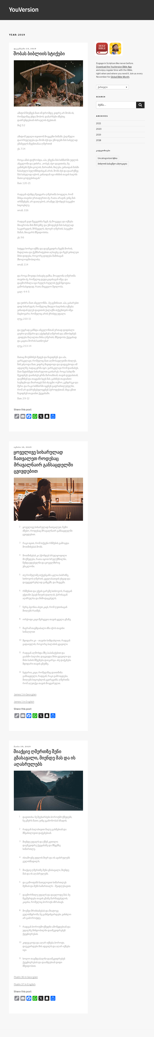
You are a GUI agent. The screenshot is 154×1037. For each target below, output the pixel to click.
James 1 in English (24, 701)
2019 (98, 134)
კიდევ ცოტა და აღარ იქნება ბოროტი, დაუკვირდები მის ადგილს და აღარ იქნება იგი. (46, 946)
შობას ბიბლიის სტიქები (39, 53)
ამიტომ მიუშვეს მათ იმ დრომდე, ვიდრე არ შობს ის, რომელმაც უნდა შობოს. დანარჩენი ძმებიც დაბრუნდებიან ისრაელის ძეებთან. (45, 117)
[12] (22, 669)
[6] (21, 587)
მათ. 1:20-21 (24, 183)
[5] (21, 571)
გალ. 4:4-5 (23, 291)
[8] (21, 616)
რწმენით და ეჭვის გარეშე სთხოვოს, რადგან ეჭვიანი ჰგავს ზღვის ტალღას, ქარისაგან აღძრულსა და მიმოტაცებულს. (47, 595)
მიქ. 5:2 (21, 125)
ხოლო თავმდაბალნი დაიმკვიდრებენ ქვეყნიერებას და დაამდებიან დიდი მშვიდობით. (44, 962)
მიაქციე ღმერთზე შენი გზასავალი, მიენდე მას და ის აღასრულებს (44, 758)
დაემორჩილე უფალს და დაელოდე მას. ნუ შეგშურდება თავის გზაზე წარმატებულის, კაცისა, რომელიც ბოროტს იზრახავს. (46, 898)
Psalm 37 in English (24, 984)
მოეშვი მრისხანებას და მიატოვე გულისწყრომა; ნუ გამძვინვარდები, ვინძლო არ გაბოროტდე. (47, 914)
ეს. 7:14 (21, 148)
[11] (21, 649)
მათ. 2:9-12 (23, 398)
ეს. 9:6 (20, 237)
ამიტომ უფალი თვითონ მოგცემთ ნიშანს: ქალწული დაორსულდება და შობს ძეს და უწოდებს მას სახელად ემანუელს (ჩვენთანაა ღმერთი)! (47, 140)
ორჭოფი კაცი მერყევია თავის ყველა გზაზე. (47, 619)
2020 (99, 129)
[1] (21, 813)
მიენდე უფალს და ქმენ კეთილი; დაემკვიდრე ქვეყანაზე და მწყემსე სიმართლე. (42, 845)
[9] (21, 624)
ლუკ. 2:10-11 (24, 318)
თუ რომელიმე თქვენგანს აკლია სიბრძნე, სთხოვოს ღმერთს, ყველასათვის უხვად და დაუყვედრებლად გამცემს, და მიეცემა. (46, 579)
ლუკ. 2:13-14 (24, 346)
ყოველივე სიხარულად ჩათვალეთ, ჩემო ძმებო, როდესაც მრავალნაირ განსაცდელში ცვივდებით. (47, 531)
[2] (21, 523)
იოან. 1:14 (22, 264)
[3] (21, 539)
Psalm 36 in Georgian (26, 977)
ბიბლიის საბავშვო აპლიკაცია (112, 163)
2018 (98, 140)
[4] (21, 552)
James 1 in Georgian (25, 694)
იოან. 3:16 (22, 210)
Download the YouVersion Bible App (114, 66)
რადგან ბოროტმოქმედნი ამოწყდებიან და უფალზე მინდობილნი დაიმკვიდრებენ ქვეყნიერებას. (46, 930)
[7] (21, 603)
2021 (98, 123)
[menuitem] (112, 87)
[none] (112, 87)
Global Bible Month (120, 77)
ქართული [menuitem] (103, 87)
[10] (22, 637)
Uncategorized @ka (107, 158)
